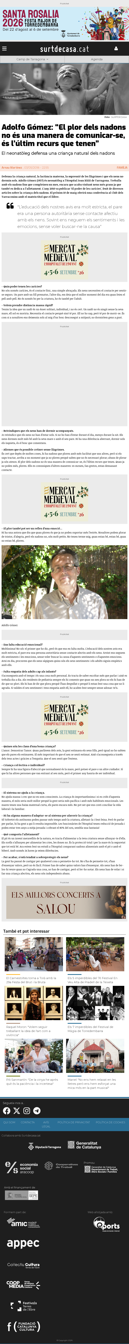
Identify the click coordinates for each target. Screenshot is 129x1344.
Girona (38, 64)
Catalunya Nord (13, 64)
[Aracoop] (21, 1169)
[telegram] (37, 1112)
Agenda (97, 59)
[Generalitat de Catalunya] (84, 1148)
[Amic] (23, 1225)
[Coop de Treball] (61, 1169)
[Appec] (23, 1245)
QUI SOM (9, 1122)
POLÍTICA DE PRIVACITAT (74, 1122)
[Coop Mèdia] (23, 1287)
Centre (64, 64)
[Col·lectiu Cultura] (23, 1266)
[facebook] (6, 1112)
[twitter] (16, 1112)
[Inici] (64, 48)
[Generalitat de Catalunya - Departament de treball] (101, 1173)
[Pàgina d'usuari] (116, 49)
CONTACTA (28, 1122)
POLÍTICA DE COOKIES (110, 1122)
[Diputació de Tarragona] (44, 1148)
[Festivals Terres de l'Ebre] (23, 1307)
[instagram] (27, 1112)
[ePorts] (106, 1225)
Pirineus (90, 64)
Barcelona (116, 64)
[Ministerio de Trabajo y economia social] (21, 1197)
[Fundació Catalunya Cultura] (23, 1328)
